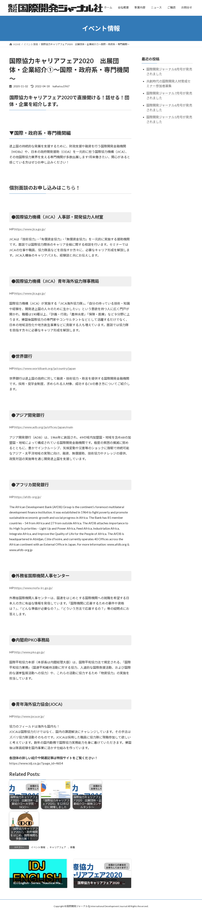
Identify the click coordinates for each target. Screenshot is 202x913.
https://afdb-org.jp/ (28, 497)
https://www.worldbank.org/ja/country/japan (45, 368)
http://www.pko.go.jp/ (30, 652)
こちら (68, 188)
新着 (72, 847)
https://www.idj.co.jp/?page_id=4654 (36, 763)
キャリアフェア (58, 847)
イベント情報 (38, 847)
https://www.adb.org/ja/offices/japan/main (44, 427)
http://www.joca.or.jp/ (29, 716)
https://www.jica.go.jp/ (30, 229)
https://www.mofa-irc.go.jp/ (34, 588)
